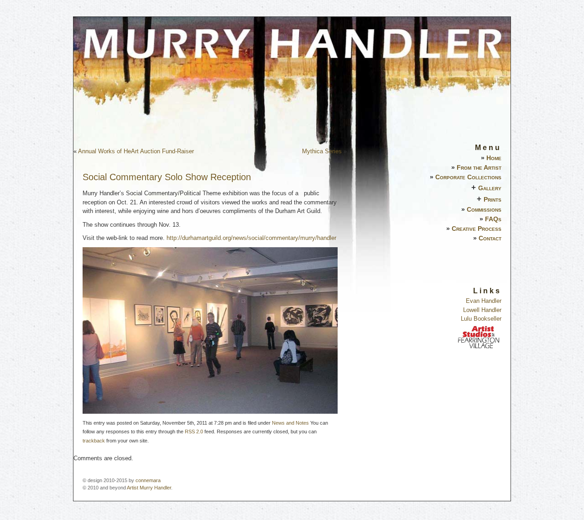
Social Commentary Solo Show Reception (167, 177)
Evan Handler (483, 300)
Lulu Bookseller (481, 318)
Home (493, 157)
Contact (490, 238)
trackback (94, 440)
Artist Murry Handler (149, 487)
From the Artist (479, 167)
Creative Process (476, 228)
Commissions (484, 209)
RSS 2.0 (194, 431)
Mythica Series (322, 151)
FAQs (493, 219)
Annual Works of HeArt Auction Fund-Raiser (136, 151)
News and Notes (290, 423)
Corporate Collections (468, 177)
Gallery (489, 188)
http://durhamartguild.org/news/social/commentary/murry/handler (251, 237)
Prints (492, 199)
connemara (148, 480)
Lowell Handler (482, 310)
